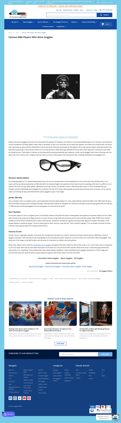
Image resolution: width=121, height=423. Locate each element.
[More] (83, 10)
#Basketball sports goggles (38, 279)
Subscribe (105, 354)
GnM (77, 370)
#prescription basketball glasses (66, 279)
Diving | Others (42, 384)
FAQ (81, 10)
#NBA (51, 279)
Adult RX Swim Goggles (52, 266)
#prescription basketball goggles (89, 279)
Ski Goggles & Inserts (60, 22)
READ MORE (60, 343)
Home (10, 32)
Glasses (74, 22)
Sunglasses (60, 26)
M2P (90, 376)
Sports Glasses (43, 22)
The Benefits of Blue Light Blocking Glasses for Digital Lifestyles (94, 330)
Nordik (91, 370)
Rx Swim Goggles (43, 376)
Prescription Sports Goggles (71, 266)
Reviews (76, 10)
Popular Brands (82, 365)
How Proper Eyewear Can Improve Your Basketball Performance (58, 330)
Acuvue (91, 378)
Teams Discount (28, 383)
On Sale (40, 390)
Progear (78, 378)
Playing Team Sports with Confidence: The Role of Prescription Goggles (24, 330)
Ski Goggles (41, 381)
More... (104, 376)
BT (102, 373)
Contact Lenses (48, 26)
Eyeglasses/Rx (42, 387)
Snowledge (92, 373)
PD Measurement (14, 392)
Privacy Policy (42, 393)
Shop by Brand (67, 10)
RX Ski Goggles (87, 266)
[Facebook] (10, 398)
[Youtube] (24, 398)
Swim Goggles (28, 22)
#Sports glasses (14, 282)
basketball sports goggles (42, 245)
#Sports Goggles (27, 282)
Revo (103, 370)
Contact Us (89, 10)
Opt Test (59, 10)
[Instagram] (15, 398)
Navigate (13, 365)
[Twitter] (19, 398)
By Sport (15, 22)
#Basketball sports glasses (18, 279)
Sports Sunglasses (43, 378)
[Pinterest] (29, 398)
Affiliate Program (28, 380)
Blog (95, 10)
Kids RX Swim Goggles (36, 266)
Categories (58, 365)
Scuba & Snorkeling (88, 22)
